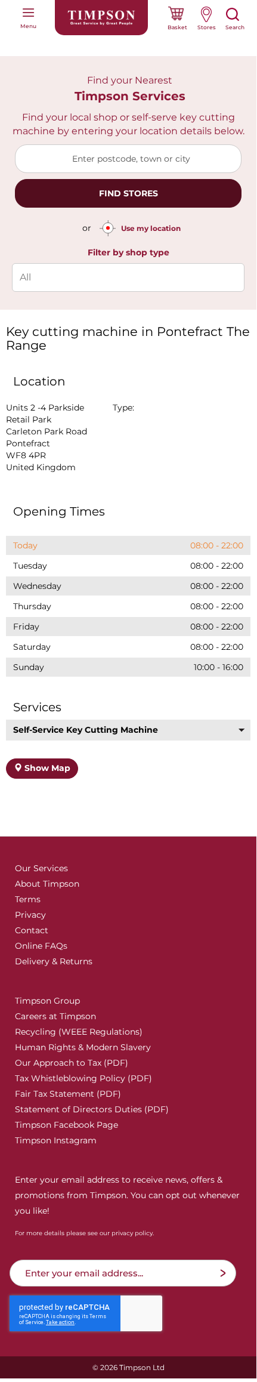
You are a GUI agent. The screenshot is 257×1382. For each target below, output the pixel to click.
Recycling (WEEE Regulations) (79, 1031)
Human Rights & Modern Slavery (83, 1047)
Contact (31, 930)
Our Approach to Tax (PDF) (71, 1062)
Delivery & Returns (53, 961)
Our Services (41, 868)
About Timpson (47, 883)
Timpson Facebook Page (66, 1124)
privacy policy (132, 1233)
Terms (28, 899)
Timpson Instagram (56, 1140)
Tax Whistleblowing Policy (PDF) (83, 1078)
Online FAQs (41, 945)
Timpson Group (47, 1000)
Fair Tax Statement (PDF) (68, 1093)
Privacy (30, 914)
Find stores (128, 193)
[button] (128, 730)
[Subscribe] (222, 1273)
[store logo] (101, 17)
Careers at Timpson (55, 1016)
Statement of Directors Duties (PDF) (92, 1109)
